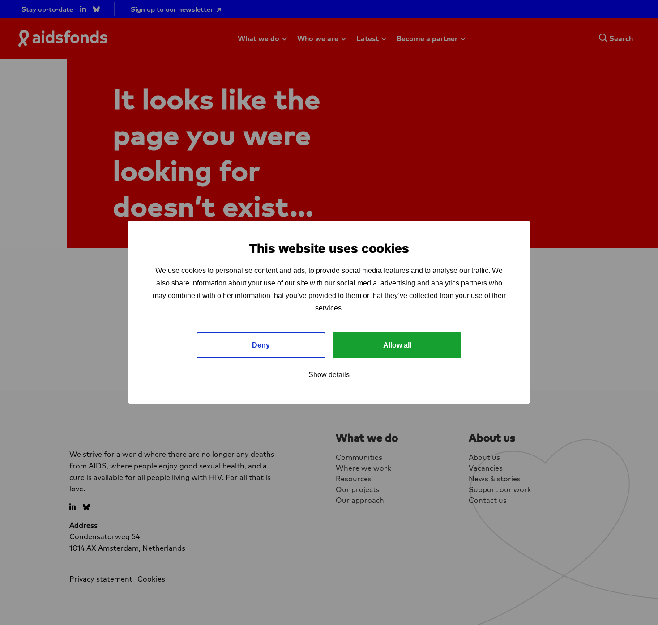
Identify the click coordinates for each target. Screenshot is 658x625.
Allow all (397, 345)
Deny (261, 345)
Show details (329, 375)
